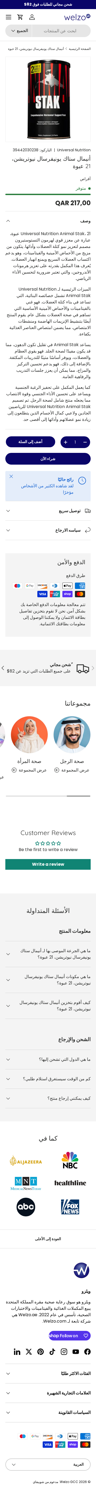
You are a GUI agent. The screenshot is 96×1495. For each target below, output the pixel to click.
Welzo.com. (54, 1321)
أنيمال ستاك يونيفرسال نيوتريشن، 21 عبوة (36, 48)
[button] (20, 17)
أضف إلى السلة (30, 441)
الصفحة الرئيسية (80, 48)
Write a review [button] (48, 864)
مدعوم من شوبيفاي (45, 1482)
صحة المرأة (29, 761)
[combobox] (48, 31)
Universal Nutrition (74, 150)
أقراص (85, 178)
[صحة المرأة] (29, 734)
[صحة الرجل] (72, 734)
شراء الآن (48, 458)
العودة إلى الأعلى (48, 1238)
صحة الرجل (72, 761)
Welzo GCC (69, 1482)
